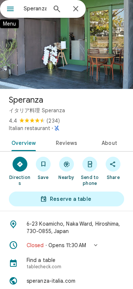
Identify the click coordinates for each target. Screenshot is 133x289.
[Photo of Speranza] (66, 44)
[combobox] (35, 8)
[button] (66, 245)
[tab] (22, 142)
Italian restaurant (29, 128)
